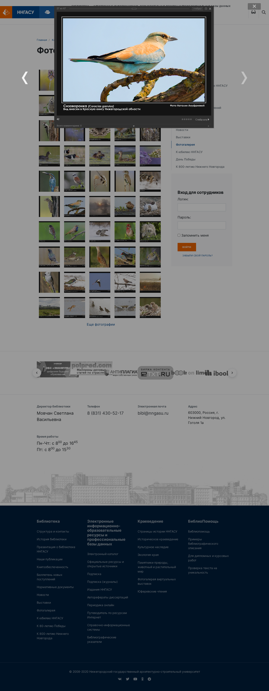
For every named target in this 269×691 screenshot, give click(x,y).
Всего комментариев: (69, 125)
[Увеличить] (206, 9)
